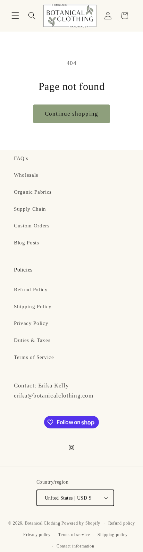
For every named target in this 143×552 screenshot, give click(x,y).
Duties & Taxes (32, 340)
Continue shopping (71, 113)
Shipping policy (113, 534)
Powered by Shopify (80, 523)
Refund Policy (31, 289)
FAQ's (21, 158)
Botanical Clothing (42, 523)
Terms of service (74, 534)
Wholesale (26, 175)
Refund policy (121, 523)
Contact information (75, 546)
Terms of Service (34, 357)
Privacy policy (37, 534)
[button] (15, 15)
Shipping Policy (33, 306)
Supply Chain (30, 209)
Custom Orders (32, 225)
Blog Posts (26, 242)
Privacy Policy (31, 323)
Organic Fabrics (33, 192)
